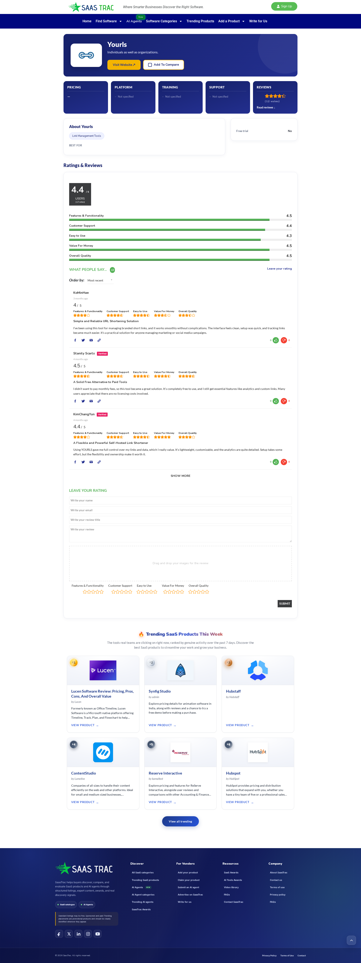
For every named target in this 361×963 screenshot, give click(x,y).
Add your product (188, 872)
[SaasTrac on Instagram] (88, 934)
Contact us (276, 880)
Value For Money (173, 585)
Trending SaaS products (145, 880)
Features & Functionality (88, 585)
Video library (231, 887)
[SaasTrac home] (84, 868)
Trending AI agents (142, 901)
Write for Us (258, 21)
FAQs (227, 894)
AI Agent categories (143, 894)
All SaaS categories (143, 872)
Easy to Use (144, 585)
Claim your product (189, 880)
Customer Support (120, 585)
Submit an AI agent (188, 887)
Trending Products (200, 21)
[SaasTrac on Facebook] (59, 934)
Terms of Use (287, 955)
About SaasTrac (278, 872)
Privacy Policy (269, 955)
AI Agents (88, 904)
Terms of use (277, 887)
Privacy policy (277, 894)
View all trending (180, 821)
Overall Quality (198, 585)
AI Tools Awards (233, 880)
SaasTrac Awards (141, 909)
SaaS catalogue (67, 904)
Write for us (184, 901)
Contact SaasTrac (233, 901)
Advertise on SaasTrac (190, 894)
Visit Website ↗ (124, 65)
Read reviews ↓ (266, 107)
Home (87, 21)
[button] (284, 6)
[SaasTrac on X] (69, 934)
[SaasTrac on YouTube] (98, 934)
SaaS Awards (231, 872)
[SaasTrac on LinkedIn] (78, 934)
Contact (301, 955)
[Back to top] (351, 940)
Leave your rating (279, 269)
